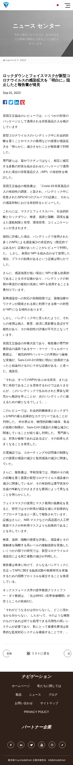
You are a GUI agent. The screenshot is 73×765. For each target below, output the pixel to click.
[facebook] (10, 745)
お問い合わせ (24, 703)
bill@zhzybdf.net (56, 760)
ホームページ (9, 60)
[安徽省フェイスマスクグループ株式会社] (6, 5)
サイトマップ (49, 703)
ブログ (52, 694)
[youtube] (41, 745)
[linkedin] (21, 745)
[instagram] (52, 745)
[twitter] (31, 745)
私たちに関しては (49, 685)
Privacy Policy (36, 712)
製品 (19, 694)
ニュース (35, 694)
